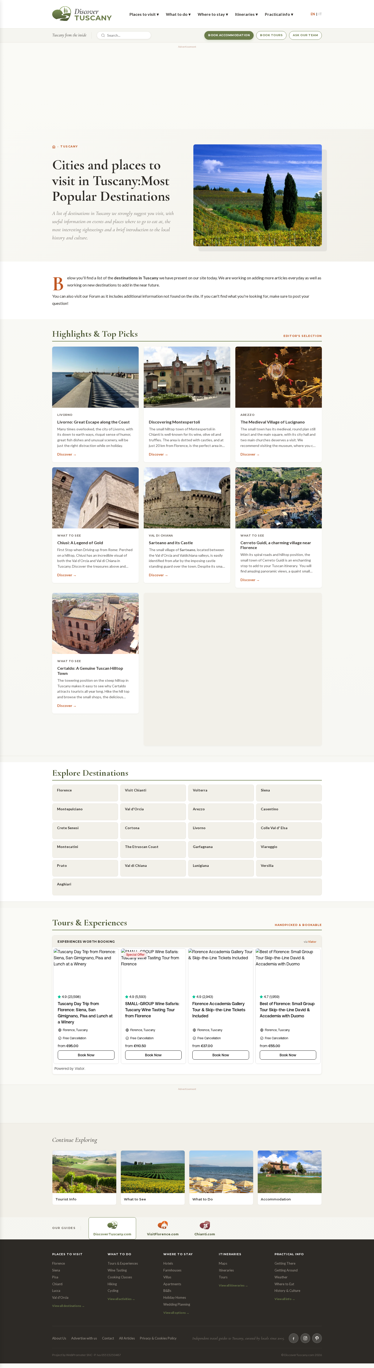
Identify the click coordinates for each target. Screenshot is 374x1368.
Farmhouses (172, 1270)
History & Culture (287, 1291)
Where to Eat (284, 1284)
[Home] (53, 146)
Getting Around (286, 1270)
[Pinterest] (317, 1338)
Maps (223, 1263)
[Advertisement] (187, 85)
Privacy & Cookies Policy (158, 1338)
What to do (178, 14)
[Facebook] (293, 1338)
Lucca (56, 1291)
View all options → (176, 1313)
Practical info (279, 14)
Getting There (285, 1263)
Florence (58, 1263)
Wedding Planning (176, 1304)
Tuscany (69, 146)
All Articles (127, 1338)
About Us (59, 1338)
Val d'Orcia (60, 1297)
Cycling (113, 1291)
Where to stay (213, 14)
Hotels (168, 1263)
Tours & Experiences (123, 1263)
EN (313, 14)
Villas (167, 1277)
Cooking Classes (120, 1277)
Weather (281, 1277)
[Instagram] (305, 1338)
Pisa (55, 1277)
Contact (108, 1338)
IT (320, 14)
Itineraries (246, 14)
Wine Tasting (117, 1270)
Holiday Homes (174, 1297)
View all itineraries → (233, 1285)
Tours (223, 1277)
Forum (94, 296)
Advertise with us (84, 1338)
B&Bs (167, 1291)
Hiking (112, 1284)
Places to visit (144, 14)
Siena (56, 1270)
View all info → (285, 1299)
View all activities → (121, 1299)
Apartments (172, 1284)
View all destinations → (68, 1306)
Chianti (57, 1284)
